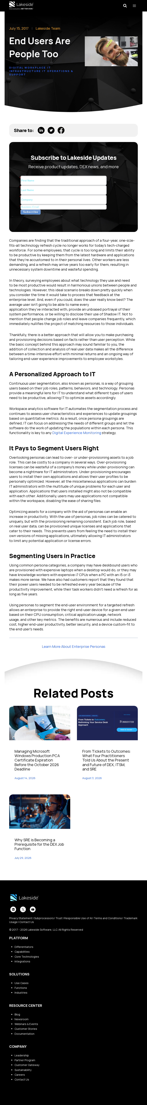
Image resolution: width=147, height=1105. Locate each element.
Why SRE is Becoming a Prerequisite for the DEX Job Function (39, 844)
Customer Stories (26, 1029)
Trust (59, 918)
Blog (17, 1014)
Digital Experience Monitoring (76, 432)
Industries (21, 992)
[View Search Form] (125, 6)
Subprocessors (44, 918)
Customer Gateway (27, 1065)
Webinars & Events (26, 1024)
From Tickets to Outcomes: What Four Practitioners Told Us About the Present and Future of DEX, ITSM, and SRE (106, 760)
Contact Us (26, 922)
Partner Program (25, 1060)
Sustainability (23, 1070)
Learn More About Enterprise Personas (73, 646)
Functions (21, 988)
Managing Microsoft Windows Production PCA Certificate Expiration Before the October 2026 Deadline (37, 760)
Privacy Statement (20, 918)
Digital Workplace (27, 67)
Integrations (22, 961)
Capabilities (22, 951)
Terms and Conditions (108, 918)
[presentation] (39, 723)
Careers (20, 1074)
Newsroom (22, 1019)
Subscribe (30, 212)
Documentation (24, 1034)
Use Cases (22, 983)
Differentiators (24, 947)
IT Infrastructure (30, 69)
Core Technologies (27, 956)
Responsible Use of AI (78, 918)
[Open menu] (134, 6)
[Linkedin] (13, 909)
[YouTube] (33, 909)
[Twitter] (23, 909)
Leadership (22, 1055)
